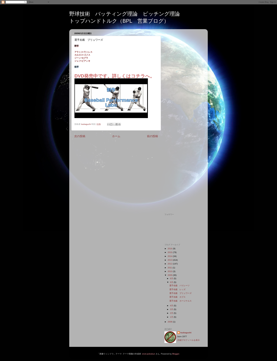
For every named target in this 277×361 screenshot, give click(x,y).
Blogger (175, 354)
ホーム (116, 136)
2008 (170, 322)
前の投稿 (152, 136)
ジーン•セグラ (81, 58)
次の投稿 (79, 136)
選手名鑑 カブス (177, 297)
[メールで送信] (108, 124)
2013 (170, 260)
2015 (170, 252)
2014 (170, 256)
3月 (172, 309)
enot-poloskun (148, 354)
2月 (172, 313)
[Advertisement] (183, 74)
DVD (79, 76)
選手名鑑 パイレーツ (179, 285)
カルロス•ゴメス (82, 55)
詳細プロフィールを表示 (188, 340)
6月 (172, 278)
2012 (170, 264)
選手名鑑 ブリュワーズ (180, 293)
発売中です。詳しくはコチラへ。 (119, 76)
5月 (172, 282)
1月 (172, 317)
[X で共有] (114, 124)
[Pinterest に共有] (119, 124)
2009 (170, 275)
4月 (172, 306)
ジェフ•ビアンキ (82, 61)
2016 (170, 249)
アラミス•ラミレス (83, 52)
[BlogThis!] (111, 124)
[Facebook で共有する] (116, 124)
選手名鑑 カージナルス (180, 301)
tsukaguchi (185, 333)
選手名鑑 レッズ (177, 289)
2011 (170, 268)
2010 (170, 271)
